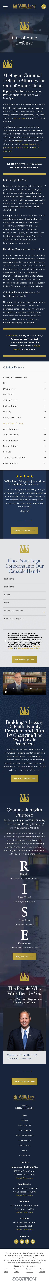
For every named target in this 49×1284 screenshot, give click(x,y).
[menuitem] (24, 377)
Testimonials (24, 1145)
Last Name (9, 587)
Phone (7, 595)
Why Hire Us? (24, 1125)
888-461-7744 (24, 1108)
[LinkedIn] (22, 1241)
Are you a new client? (13, 611)
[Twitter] (16, 1241)
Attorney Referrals (24, 1135)
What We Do (24, 1140)
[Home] (24, 6)
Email (6, 603)
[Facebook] (27, 1241)
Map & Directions (24, 1178)
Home (24, 1120)
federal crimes (21, 147)
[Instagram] (33, 1241)
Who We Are (24, 1130)
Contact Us (24, 1155)
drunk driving (27, 144)
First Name (9, 579)
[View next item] (29, 520)
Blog (24, 1150)
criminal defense (18, 118)
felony (20, 141)
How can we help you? (14, 619)
